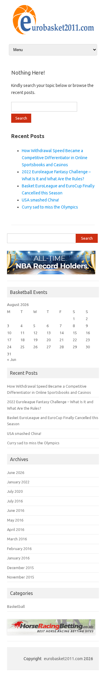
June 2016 (15, 510)
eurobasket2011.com (63, 658)
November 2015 (20, 577)
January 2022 (18, 482)
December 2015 (20, 568)
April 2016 (15, 529)
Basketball (16, 606)
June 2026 (15, 472)
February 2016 (19, 548)
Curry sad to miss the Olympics (50, 207)
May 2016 (15, 520)
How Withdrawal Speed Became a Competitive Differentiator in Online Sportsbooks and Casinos (54, 157)
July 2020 (15, 491)
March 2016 (17, 539)
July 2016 (15, 501)
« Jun (11, 359)
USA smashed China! (40, 200)
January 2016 (18, 558)
